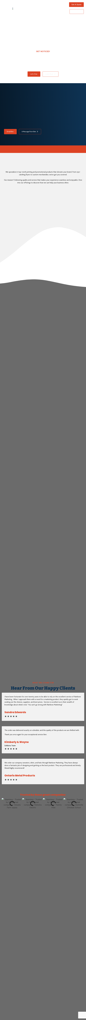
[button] (61, 7)
